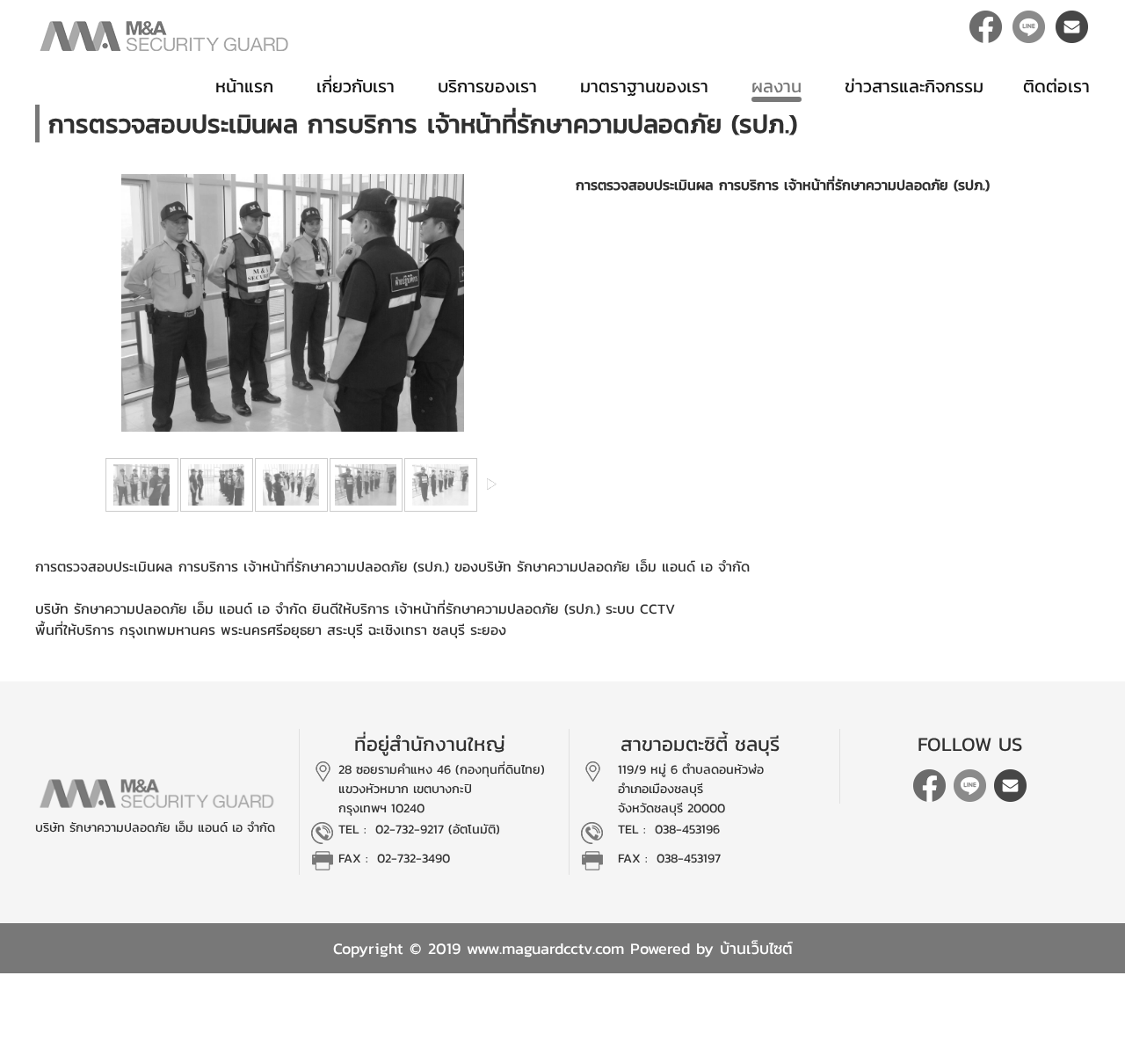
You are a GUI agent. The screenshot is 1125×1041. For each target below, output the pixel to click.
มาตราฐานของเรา (644, 86)
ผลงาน (776, 86)
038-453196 (687, 829)
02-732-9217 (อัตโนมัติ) (437, 829)
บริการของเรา (487, 86)
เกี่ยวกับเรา (355, 86)
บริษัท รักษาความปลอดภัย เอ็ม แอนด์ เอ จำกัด (155, 827)
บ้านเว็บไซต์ (756, 948)
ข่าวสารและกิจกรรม (914, 86)
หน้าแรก (244, 86)
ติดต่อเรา (1056, 86)
